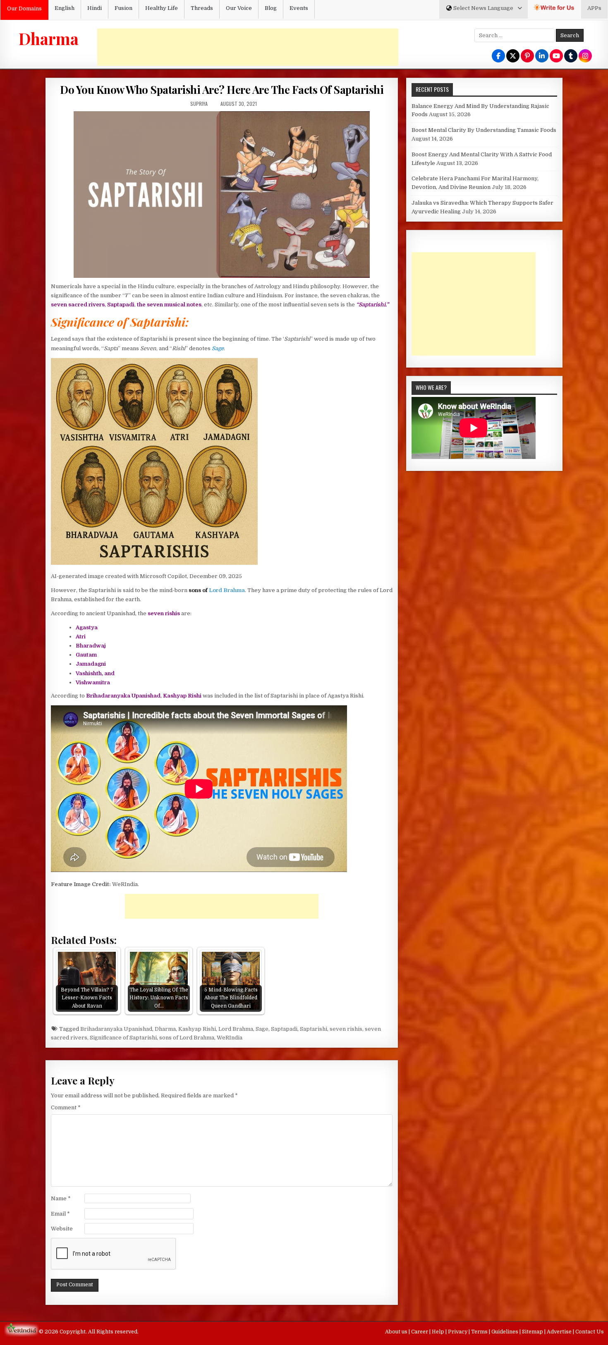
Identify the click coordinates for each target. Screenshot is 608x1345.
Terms (480, 1332)
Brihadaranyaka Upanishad (116, 1029)
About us (397, 1332)
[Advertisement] (247, 47)
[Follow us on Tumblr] (570, 56)
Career (420, 1332)
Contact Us (589, 1332)
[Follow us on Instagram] (585, 56)
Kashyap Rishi (197, 1029)
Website (62, 1229)
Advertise (560, 1332)
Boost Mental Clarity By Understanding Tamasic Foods (484, 130)
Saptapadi (284, 1029)
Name (61, 1198)
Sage (262, 1029)
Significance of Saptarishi (123, 1037)
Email (60, 1214)
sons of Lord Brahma (186, 1037)
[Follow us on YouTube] (556, 56)
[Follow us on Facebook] (498, 56)
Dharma (49, 38)
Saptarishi (313, 1029)
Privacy (458, 1332)
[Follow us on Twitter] (512, 56)
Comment (66, 1107)
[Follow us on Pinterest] (527, 56)
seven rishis (346, 1029)
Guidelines (505, 1332)
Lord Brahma (227, 590)
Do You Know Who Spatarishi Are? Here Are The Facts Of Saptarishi (221, 89)
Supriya (199, 103)
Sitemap (533, 1332)
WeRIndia (229, 1037)
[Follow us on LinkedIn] (541, 56)
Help (438, 1332)
